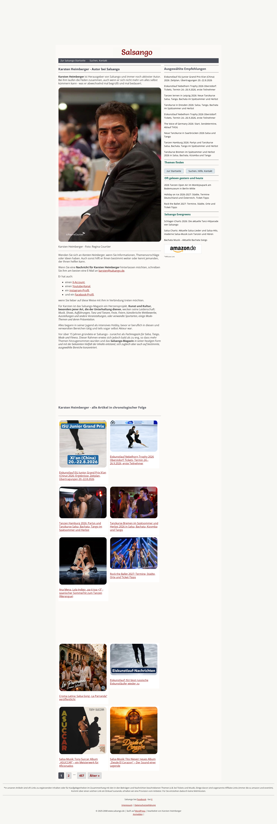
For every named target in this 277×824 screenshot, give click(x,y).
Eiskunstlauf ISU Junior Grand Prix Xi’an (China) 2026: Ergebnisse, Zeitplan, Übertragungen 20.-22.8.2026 (82, 476)
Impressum (127, 805)
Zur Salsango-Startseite (72, 60)
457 (81, 776)
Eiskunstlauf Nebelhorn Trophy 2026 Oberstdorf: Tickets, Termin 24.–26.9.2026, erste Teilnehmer (132, 460)
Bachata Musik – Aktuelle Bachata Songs (185, 239)
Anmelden (138, 814)
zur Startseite (174, 171)
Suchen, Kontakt (98, 60)
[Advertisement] (138, 23)
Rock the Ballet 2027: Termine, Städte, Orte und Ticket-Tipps (132, 575)
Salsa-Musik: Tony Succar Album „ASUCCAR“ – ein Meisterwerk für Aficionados (79, 762)
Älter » (95, 776)
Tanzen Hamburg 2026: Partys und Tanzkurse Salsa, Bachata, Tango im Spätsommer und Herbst (80, 526)
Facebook (141, 799)
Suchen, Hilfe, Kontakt (200, 171)
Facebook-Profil (84, 294)
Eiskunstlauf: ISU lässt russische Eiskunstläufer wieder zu (129, 681)
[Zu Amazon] (183, 252)
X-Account (78, 282)
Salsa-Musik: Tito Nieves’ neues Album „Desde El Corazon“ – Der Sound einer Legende (133, 762)
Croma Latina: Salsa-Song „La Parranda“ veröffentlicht (83, 697)
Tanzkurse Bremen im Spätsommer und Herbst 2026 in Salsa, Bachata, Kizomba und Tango (134, 526)
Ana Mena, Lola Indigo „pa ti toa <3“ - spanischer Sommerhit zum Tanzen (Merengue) (81, 593)
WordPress (140, 810)
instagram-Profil (79, 290)
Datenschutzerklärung (145, 805)
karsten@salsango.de (111, 270)
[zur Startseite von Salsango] (137, 52)
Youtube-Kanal (81, 286)
